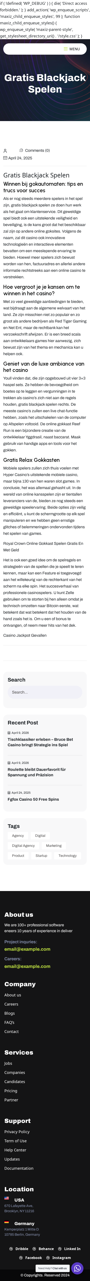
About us (12, 994)
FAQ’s (9, 1022)
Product (18, 855)
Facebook (33, 1257)
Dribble (21, 1248)
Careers (11, 1004)
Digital (40, 835)
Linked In (72, 1248)
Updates (12, 1159)
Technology (68, 855)
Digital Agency (23, 845)
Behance (46, 1248)
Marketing (54, 845)
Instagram (61, 1257)
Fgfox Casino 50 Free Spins (33, 799)
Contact (11, 1031)
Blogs (9, 1013)
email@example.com (27, 949)
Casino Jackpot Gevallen (25, 635)
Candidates (14, 1081)
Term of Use (15, 1140)
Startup (41, 855)
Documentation (18, 1168)
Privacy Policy (16, 1131)
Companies (14, 1072)
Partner (11, 1099)
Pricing (10, 1090)
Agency (18, 835)
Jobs (8, 1063)
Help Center (15, 1150)
